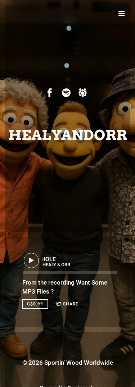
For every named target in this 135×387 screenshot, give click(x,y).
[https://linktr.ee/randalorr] (82, 92)
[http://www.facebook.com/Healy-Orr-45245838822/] (49, 92)
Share (70, 304)
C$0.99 (35, 304)
